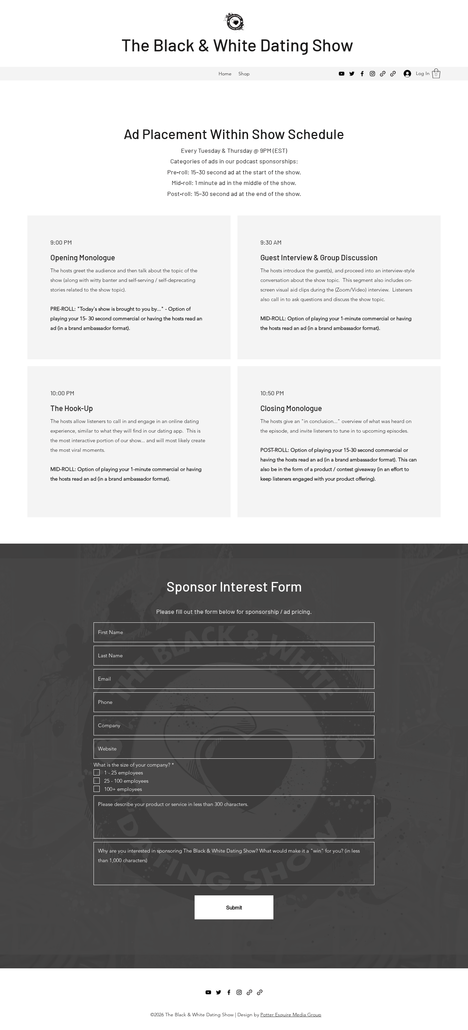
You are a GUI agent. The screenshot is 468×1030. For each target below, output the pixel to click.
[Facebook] (362, 73)
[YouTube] (341, 73)
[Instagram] (372, 73)
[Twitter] (351, 73)
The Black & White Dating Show (237, 44)
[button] (436, 73)
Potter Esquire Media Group (290, 1015)
